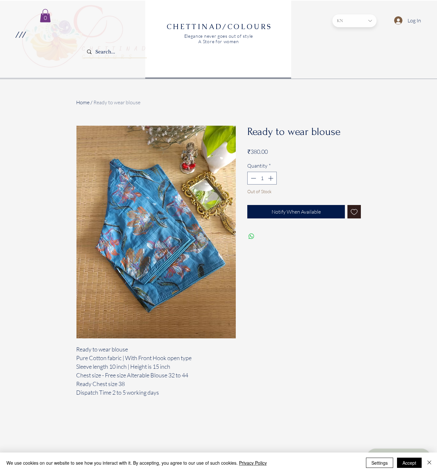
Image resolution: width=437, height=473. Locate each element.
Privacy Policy (253, 463)
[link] (45, 15)
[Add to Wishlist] (354, 211)
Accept (409, 463)
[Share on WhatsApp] (251, 236)
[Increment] (271, 178)
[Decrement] (252, 178)
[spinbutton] (262, 178)
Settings (379, 463)
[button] (20, 34)
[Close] (429, 463)
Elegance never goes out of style (218, 36)
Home (83, 102)
